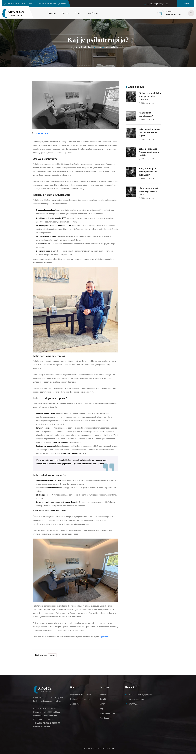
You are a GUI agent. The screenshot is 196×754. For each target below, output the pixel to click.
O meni (78, 13)
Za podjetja (74, 704)
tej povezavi (104, 637)
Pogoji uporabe (106, 718)
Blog (101, 709)
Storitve (65, 13)
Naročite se (93, 13)
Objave (52, 655)
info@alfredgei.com (160, 4)
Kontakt (186, 4)
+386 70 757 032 (173, 14)
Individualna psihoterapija (80, 694)
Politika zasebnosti (107, 713)
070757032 (133, 704)
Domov (52, 13)
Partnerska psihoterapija (80, 699)
